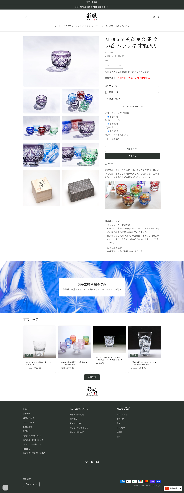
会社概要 (26, 414)
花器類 (119, 432)
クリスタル (121, 428)
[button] (26, 17)
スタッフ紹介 (28, 422)
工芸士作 (120, 419)
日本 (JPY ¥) (30, 484)
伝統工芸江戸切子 (77, 415)
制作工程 (73, 419)
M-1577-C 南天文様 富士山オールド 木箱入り (38, 363)
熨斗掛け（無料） (113, 120)
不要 (112, 117)
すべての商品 (122, 415)
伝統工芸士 (27, 427)
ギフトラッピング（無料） (117, 113)
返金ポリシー (28, 449)
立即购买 (133, 156)
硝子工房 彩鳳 (144, 486)
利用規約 (26, 431)
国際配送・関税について (33, 440)
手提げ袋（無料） (113, 128)
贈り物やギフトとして (79, 428)
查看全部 (92, 377)
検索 (118, 437)
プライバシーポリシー (32, 445)
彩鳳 (118, 423)
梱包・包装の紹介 (77, 432)
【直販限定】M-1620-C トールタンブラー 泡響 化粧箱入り (144, 363)
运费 (123, 56)
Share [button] (110, 164)
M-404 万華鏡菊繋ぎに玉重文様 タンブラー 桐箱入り (74, 363)
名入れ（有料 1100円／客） (118, 135)
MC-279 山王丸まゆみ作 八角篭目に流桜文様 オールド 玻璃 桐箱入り (109, 359)
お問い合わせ (28, 418)
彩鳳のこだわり (76, 423)
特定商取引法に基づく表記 (34, 453)
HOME (25, 409)
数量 (107, 60)
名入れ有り (115, 139)
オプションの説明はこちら (133, 106)
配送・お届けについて (32, 436)
